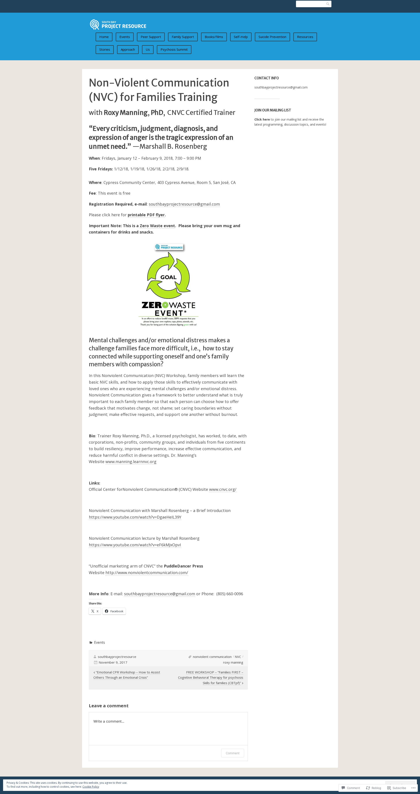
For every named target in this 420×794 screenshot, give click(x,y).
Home (104, 37)
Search (328, 4)
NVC (238, 656)
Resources (305, 37)
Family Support (183, 37)
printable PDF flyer (146, 214)
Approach (128, 49)
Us (148, 49)
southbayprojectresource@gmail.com (281, 87)
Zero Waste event (157, 225)
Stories (104, 49)
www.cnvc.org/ (222, 489)
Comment (233, 753)
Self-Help (241, 37)
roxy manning (233, 662)
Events (124, 37)
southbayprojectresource (117, 656)
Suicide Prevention (272, 37)
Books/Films (214, 37)
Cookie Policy (90, 787)
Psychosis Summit (174, 49)
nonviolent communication (212, 656)
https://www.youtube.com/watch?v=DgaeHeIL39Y (135, 517)
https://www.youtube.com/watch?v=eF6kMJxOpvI (135, 544)
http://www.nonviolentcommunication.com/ (146, 572)
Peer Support (151, 37)
